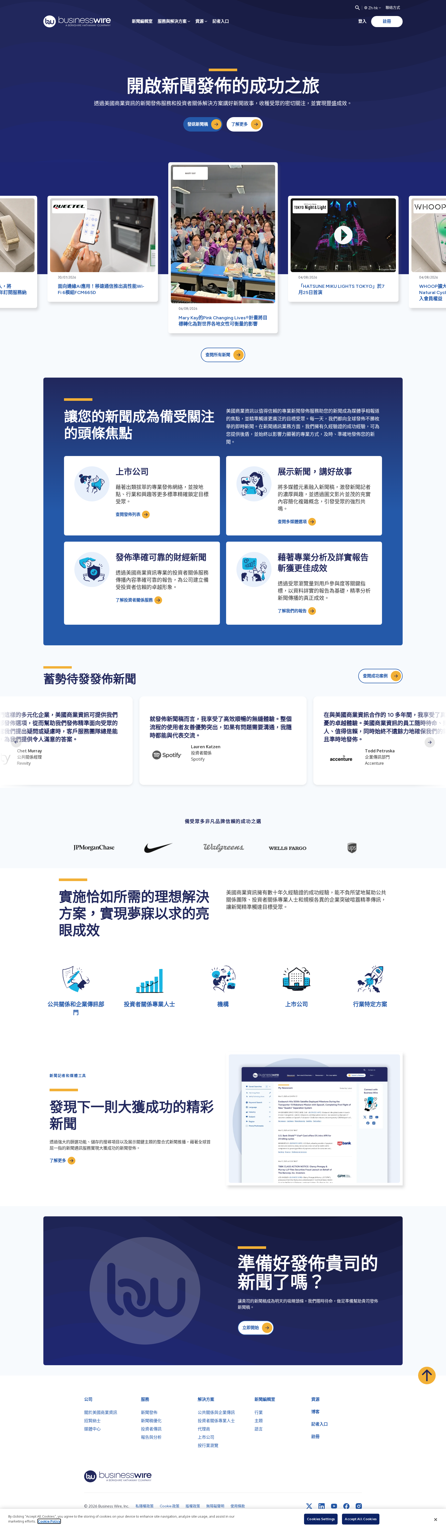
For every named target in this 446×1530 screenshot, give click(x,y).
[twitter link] (309, 1506)
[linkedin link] (321, 1506)
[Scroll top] (427, 1375)
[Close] (435, 1519)
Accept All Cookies (360, 1519)
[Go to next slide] (430, 742)
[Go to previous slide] (16, 742)
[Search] (357, 7)
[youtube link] (334, 1506)
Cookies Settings (321, 1519)
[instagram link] (359, 1506)
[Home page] (77, 21)
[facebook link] (346, 1506)
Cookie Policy (49, 1521)
